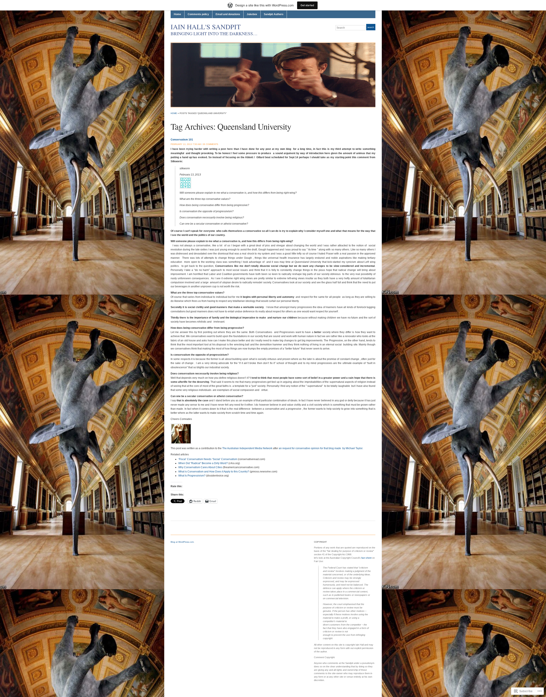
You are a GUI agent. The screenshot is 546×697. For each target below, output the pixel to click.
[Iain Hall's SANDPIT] (273, 74)
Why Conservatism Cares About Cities (200, 467)
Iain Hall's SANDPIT (206, 26)
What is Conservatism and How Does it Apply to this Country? (213, 471)
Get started (307, 5)
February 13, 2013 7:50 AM (186, 144)
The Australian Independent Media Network (247, 448)
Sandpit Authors (273, 14)
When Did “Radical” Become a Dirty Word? (203, 463)
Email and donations (228, 14)
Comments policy (198, 14)
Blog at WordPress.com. (182, 542)
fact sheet (366, 558)
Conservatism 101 (182, 139)
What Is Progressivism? (191, 475)
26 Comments (210, 144)
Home (177, 14)
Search (370, 27)
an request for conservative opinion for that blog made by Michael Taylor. (320, 448)
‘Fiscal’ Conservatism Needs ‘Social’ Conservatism (207, 459)
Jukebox (252, 14)
